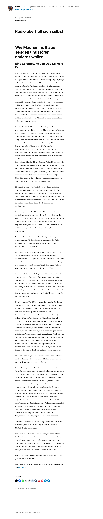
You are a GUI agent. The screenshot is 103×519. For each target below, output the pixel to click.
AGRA (17, 6)
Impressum (26, 9)
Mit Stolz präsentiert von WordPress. (30, 512)
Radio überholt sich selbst (39, 31)
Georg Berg (20, 488)
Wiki (17, 9)
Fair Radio (22, 467)
